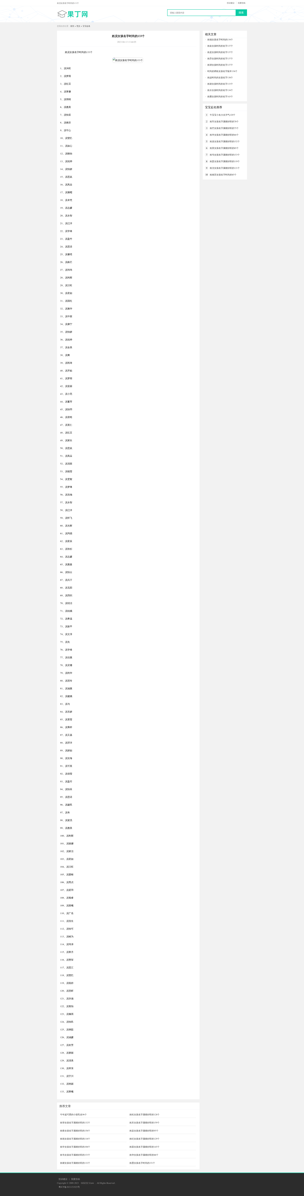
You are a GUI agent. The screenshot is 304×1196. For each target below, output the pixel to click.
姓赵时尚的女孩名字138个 (220, 77)
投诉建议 (230, 3)
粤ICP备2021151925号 (69, 1186)
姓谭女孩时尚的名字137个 (220, 64)
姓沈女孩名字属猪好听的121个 (225, 167)
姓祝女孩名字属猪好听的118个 (75, 1138)
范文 (78, 26)
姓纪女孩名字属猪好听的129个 (144, 1138)
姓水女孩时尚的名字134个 (220, 90)
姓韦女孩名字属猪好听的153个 (75, 1154)
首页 (72, 26)
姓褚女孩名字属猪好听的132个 (75, 1162)
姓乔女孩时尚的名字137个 (220, 58)
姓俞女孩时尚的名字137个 (220, 45)
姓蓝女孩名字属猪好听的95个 (144, 1130)
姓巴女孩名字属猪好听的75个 (224, 128)
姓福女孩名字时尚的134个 (220, 39)
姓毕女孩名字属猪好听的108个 (75, 1146)
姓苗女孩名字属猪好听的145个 (144, 1146)
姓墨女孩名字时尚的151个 (142, 1162)
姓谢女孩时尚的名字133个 (220, 83)
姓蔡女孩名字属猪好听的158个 (75, 1130)
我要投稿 (241, 3)
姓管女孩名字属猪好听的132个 (75, 1122)
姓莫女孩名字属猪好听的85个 (224, 148)
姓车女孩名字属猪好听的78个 (224, 121)
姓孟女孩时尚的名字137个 (220, 52)
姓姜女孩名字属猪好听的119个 (225, 161)
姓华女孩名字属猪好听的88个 (144, 1154)
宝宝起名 (86, 26)
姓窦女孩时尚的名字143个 (220, 96)
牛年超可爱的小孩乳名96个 (73, 1114)
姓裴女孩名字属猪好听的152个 (225, 141)
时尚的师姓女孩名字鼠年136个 (222, 71)
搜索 (241, 12)
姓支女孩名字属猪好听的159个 (144, 1122)
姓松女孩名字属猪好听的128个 (144, 1114)
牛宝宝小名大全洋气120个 (222, 114)
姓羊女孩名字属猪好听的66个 (224, 134)
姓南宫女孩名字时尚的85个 (223, 174)
